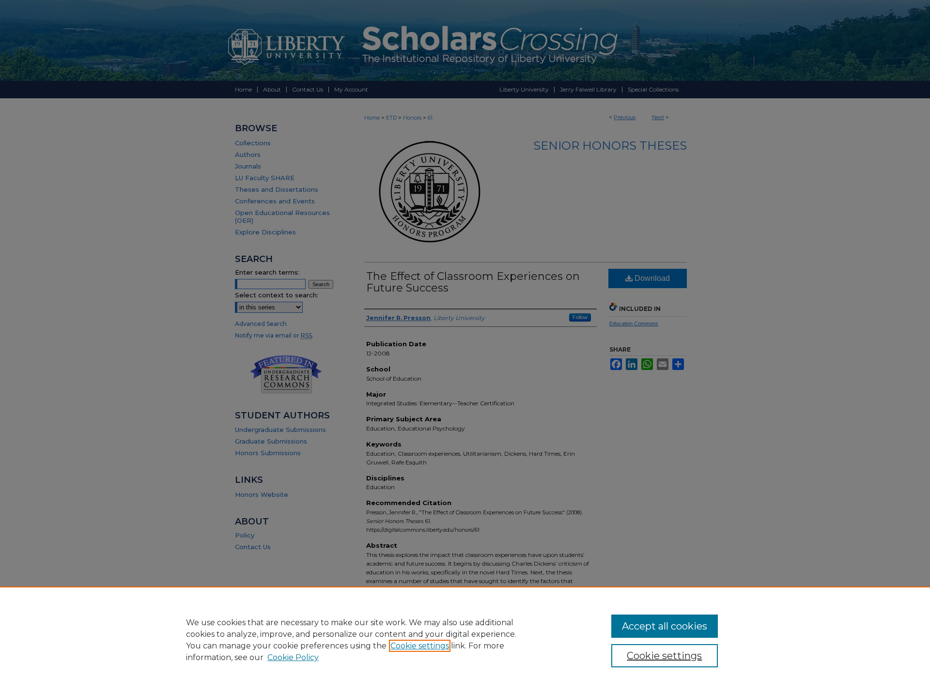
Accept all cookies (664, 626)
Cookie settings (419, 645)
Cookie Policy (293, 657)
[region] (465, 639)
